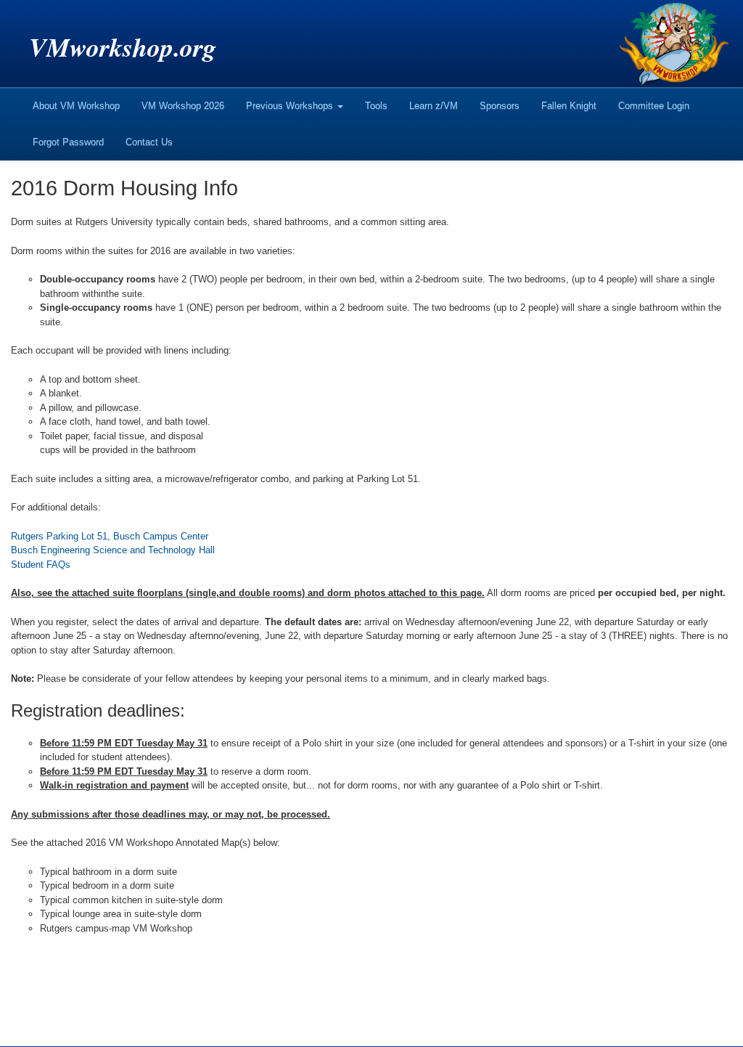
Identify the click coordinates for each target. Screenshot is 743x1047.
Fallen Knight (568, 105)
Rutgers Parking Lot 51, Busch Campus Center (109, 536)
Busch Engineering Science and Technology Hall (113, 550)
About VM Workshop (76, 105)
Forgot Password (68, 142)
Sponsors (500, 105)
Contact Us (149, 142)
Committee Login (653, 105)
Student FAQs (40, 564)
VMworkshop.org (122, 46)
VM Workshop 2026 (182, 105)
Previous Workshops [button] (291, 105)
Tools (376, 105)
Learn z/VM (433, 105)
